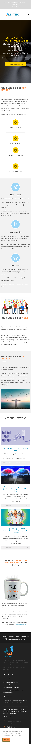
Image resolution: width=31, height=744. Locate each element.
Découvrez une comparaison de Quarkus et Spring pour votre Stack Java (15, 489)
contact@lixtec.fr (21, 624)
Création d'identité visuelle (11, 682)
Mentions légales (8, 692)
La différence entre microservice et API (15, 449)
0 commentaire (7, 462)
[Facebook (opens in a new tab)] (13, 6)
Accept (6, 739)
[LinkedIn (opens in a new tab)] (15, 6)
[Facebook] (4, 674)
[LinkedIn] (8, 674)
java (27, 505)
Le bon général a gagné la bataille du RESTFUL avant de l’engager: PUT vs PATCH (15, 531)
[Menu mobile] (28, 14)
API (27, 547)
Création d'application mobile (11, 687)
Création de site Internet (10, 685)
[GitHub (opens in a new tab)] (17, 6)
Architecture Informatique (22, 462)
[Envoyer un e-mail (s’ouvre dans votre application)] (18, 6)
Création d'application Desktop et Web (13, 690)
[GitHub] (12, 674)
